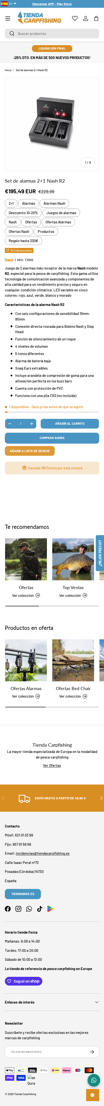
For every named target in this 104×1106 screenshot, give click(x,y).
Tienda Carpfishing (25, 1094)
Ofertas (31, 222)
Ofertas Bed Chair (73, 688)
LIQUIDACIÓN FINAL (52, 48)
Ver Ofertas (52, 765)
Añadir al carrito (69, 423)
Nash (13, 222)
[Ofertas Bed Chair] (73, 660)
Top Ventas (73, 587)
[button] (96, 18)
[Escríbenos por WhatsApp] (94, 1080)
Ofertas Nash (19, 231)
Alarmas (28, 203)
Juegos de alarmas (61, 213)
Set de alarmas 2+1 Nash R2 (32, 70)
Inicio (8, 70)
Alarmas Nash (54, 203)
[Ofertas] (26, 559)
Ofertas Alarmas (58, 222)
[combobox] (52, 33)
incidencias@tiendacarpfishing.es (42, 853)
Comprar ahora (52, 438)
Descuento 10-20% (23, 213)
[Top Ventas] (73, 559)
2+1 (11, 203)
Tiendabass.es (22, 894)
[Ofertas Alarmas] (26, 660)
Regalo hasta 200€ (23, 240)
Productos (46, 231)
